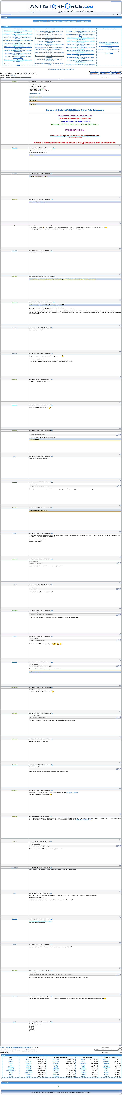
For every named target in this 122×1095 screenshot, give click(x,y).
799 (51, 867)
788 (52, 584)
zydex (106, 1068)
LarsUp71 (28, 1067)
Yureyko (56, 1065)
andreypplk (56, 1074)
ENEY (83, 1067)
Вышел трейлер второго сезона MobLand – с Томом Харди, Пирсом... (81, 41)
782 (52, 430)
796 (52, 790)
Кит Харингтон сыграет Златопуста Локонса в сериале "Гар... (80, 35)
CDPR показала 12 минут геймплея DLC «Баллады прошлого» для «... (18, 44)
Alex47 (56, 1067)
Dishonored (35, 77)
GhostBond (106, 1063)
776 (54, 276)
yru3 (11, 1065)
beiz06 (10, 1072)
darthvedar (56, 1076)
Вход (89, 12)
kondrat (83, 1076)
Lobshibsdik (11, 1068)
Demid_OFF (29, 1063)
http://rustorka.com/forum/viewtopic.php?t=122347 (40, 921)
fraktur (10, 1059)
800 (51, 893)
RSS (119, 14)
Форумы (2, 77)
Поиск (116, 71)
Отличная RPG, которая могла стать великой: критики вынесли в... (18, 34)
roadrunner (29, 1070)
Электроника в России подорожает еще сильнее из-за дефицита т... (80, 48)
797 (51, 816)
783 (52, 456)
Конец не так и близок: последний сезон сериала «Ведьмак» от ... (80, 45)
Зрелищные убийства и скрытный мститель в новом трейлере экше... (18, 51)
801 (51, 919)
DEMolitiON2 (56, 1068)
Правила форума (110, 71)
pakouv (11, 1063)
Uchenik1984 (106, 1067)
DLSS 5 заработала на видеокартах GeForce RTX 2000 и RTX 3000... (49, 32)
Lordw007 (28, 1076)
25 (31, 73)
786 (52, 533)
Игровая (8, 77)
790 (52, 636)
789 (52, 610)
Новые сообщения (94, 71)
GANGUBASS (13, 75)
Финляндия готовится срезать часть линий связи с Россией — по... (80, 54)
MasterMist (28, 1061)
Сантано (56, 1072)
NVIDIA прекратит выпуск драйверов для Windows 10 (49, 47)
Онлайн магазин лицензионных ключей (108, 49)
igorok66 (83, 1074)
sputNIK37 (83, 1072)
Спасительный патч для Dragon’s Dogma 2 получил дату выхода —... (18, 60)
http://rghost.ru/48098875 (72, 792)
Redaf (10, 1074)
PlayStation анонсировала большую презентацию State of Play (18, 41)
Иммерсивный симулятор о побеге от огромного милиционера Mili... (18, 54)
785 (52, 507)
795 (52, 764)
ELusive (106, 1070)
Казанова (106, 1076)
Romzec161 (106, 1059)
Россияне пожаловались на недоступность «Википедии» (49, 41)
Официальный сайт (35, 93)
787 (52, 559)
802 (51, 944)
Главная (33, 12)
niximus (11, 1076)
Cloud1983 (56, 1070)
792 (52, 687)
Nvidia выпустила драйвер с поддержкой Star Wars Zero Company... (49, 50)
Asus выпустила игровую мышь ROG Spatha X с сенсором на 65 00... (49, 60)
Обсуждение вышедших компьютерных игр (21, 77)
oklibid (106, 1065)
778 (52, 327)
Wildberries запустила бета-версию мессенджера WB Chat (49, 53)
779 (52, 353)
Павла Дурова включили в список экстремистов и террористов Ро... (80, 51)
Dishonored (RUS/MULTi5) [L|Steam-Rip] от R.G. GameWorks (75, 110)
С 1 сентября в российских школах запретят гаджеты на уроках (80, 32)
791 (52, 662)
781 (52, 404)
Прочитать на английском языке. (84, 819)
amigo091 (28, 1074)
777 (54, 302)
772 (52, 173)
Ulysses (83, 1065)
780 (51, 379)
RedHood (10, 1061)
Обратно (12, 73)
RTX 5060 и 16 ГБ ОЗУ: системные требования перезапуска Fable (18, 57)
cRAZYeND (56, 1059)
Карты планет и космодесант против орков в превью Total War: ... (18, 38)
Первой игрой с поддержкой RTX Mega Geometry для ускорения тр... (49, 56)
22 (24, 73)
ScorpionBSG (55, 1061)
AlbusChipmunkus (11, 1070)
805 (52, 1021)
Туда (34, 73)
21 (21, 73)
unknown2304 (29, 1072)
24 (29, 73)
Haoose (28, 1059)
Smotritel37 (56, 1063)
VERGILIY (28, 1065)
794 (52, 739)
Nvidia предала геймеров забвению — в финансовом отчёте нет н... (49, 45)
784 (52, 482)
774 (51, 225)
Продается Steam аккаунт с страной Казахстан (108, 43)
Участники (102, 71)
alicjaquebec (10, 1067)
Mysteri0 (29, 1068)
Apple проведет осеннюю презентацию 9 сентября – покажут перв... (49, 38)
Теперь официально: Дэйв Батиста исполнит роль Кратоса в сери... (80, 38)
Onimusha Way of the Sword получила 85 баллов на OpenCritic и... (18, 31)
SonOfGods (83, 1068)
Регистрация (61, 12)
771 (54, 147)
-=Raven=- (83, 1070)
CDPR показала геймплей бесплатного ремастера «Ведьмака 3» (18, 47)
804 (52, 996)
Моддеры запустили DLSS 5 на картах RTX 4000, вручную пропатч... (49, 35)
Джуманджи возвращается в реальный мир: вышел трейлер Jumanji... (80, 58)
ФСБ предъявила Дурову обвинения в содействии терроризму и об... (80, 61)
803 (51, 970)
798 (51, 841)
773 (52, 199)
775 (51, 250)
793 (52, 713)
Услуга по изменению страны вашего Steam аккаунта (109, 46)
